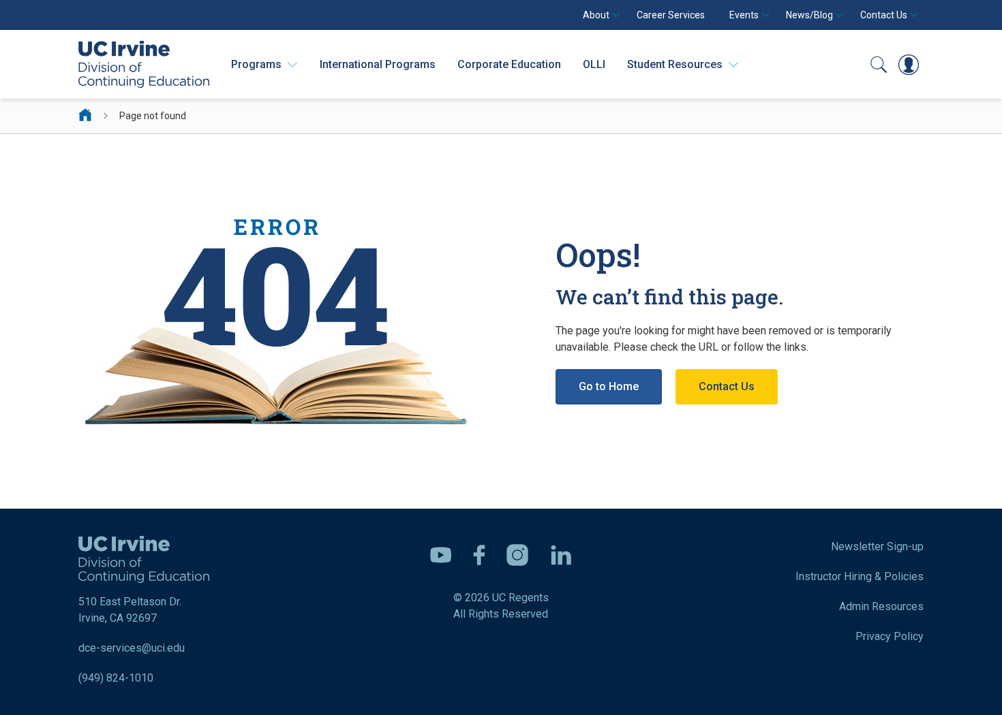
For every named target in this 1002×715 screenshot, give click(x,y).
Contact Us (727, 386)
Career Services (671, 15)
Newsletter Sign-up (877, 546)
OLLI (594, 64)
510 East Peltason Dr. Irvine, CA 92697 (129, 609)
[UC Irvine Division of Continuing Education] (143, 64)
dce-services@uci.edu (131, 647)
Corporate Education (509, 64)
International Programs (378, 64)
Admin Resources (881, 606)
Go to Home (609, 386)
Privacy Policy (889, 636)
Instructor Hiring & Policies (859, 576)
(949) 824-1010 (115, 677)
